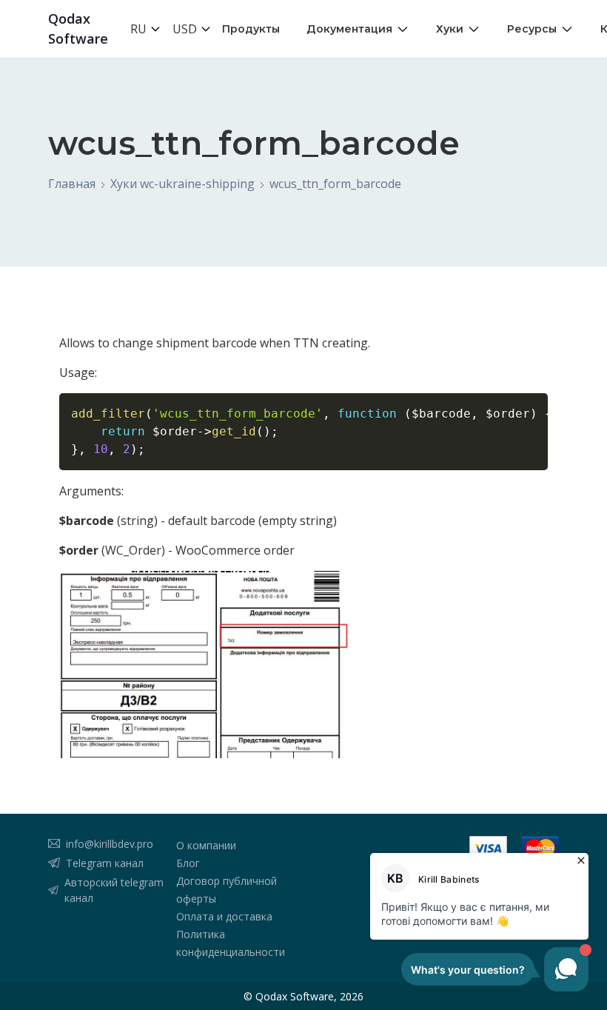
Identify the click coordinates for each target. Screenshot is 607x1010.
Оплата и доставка (224, 916)
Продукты (251, 29)
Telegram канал (105, 863)
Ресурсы (532, 29)
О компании (206, 845)
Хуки (449, 29)
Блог (188, 863)
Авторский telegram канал (114, 890)
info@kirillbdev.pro (109, 844)
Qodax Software (78, 28)
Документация (349, 29)
